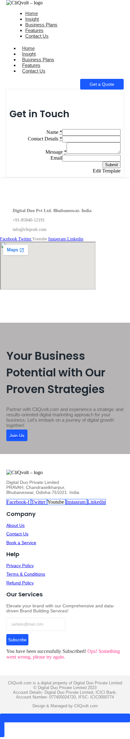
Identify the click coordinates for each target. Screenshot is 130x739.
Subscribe (17, 640)
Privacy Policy (20, 565)
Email (56, 158)
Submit (111, 164)
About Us (15, 525)
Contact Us (37, 36)
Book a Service (21, 542)
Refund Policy (20, 582)
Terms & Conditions (25, 574)
